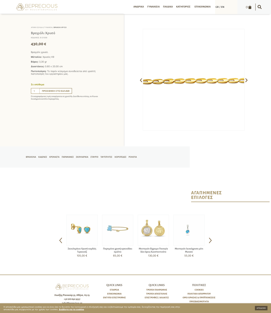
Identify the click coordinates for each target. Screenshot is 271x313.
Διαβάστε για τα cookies (71, 309)
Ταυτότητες (106, 157)
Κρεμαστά (54, 157)
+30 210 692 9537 (72, 299)
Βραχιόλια (31, 157)
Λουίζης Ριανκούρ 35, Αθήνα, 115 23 (72, 295)
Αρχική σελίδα (37, 27)
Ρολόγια (133, 157)
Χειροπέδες (120, 157)
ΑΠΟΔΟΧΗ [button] (261, 308)
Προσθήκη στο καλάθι (55, 91)
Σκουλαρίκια (82, 157)
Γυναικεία (48, 27)
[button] (259, 7)
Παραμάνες (68, 157)
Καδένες (42, 157)
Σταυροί (94, 157)
